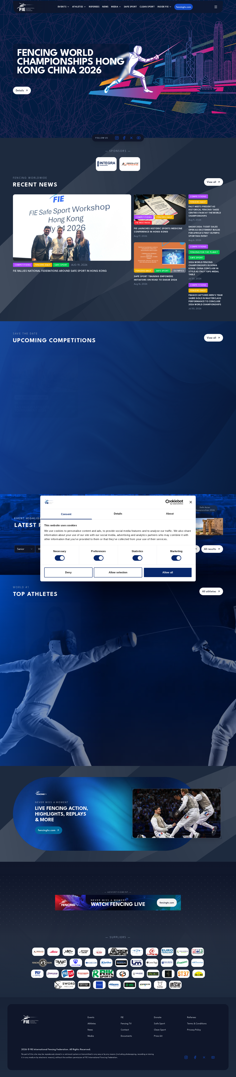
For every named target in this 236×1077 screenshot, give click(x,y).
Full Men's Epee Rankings (63, 684)
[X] (131, 138)
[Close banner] (191, 502)
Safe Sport (130, 6)
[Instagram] (117, 138)
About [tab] (170, 513)
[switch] (98, 558)
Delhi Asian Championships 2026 (205, 509)
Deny (68, 572)
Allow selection (118, 572)
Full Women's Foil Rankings (125, 605)
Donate (157, 1017)
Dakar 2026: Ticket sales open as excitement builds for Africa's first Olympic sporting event (204, 231)
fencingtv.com (183, 7)
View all (211, 182)
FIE (122, 1017)
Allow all (167, 572)
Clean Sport (147, 6)
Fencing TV (126, 1023)
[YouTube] (139, 138)
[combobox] (24, 549)
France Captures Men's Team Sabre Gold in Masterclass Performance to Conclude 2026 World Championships (205, 299)
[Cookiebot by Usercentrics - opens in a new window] (168, 502)
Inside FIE (162, 6)
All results (210, 549)
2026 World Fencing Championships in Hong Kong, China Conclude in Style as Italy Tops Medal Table (203, 268)
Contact (125, 1030)
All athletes (209, 591)
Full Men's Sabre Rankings (184, 684)
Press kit (158, 1036)
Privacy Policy (194, 1030)
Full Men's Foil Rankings (125, 684)
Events (62, 6)
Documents (126, 1036)
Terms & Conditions (197, 1023)
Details (20, 90)
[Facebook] (124, 138)
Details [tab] (118, 513)
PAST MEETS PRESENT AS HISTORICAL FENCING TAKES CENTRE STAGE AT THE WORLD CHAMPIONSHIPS (204, 211)
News (105, 6)
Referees (94, 6)
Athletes (77, 6)
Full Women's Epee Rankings (65, 605)
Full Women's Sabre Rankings (184, 605)
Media (114, 6)
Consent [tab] (66, 514)
